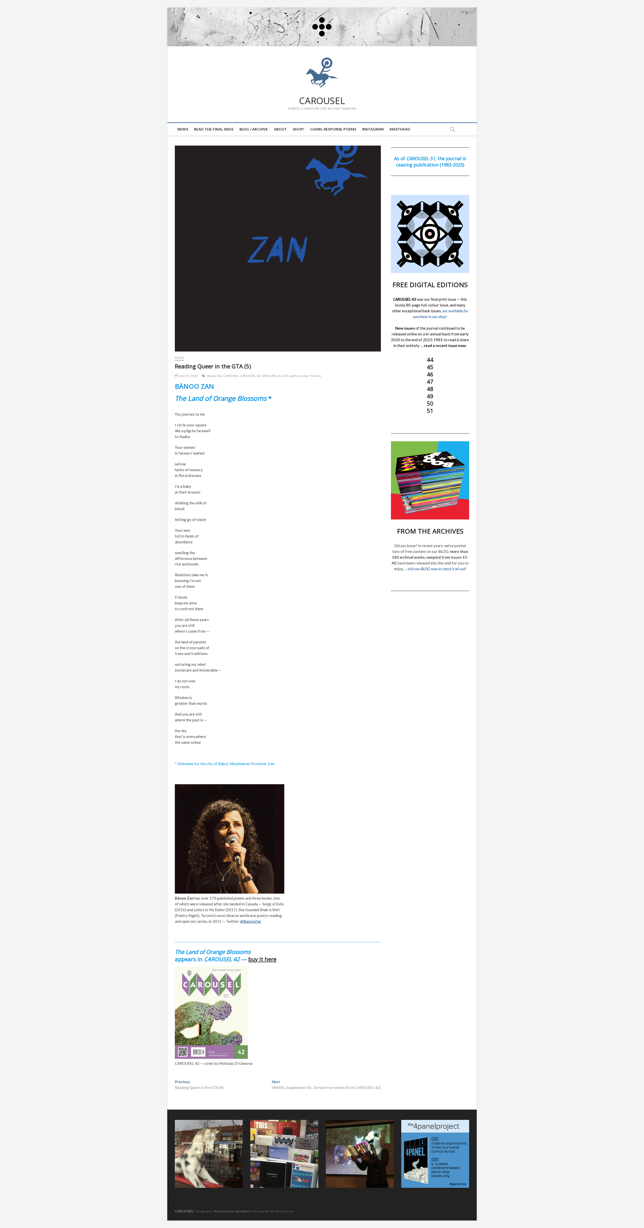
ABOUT (280, 129)
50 (430, 403)
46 (430, 374)
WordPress (243, 1211)
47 (430, 381)
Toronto (315, 376)
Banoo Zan (214, 376)
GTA (286, 376)
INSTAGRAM (373, 129)
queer (304, 376)
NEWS (182, 129)
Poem (179, 358)
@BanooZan (250, 921)
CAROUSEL (322, 100)
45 (430, 367)
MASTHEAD (400, 129)
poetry (294, 376)
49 (430, 396)
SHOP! (298, 129)
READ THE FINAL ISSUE (214, 129)
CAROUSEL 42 (250, 376)
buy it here (262, 959)
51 (430, 410)
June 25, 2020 (188, 376)
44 (430, 359)
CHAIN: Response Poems (333, 129)
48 (430, 388)
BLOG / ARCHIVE (253, 129)
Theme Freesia (223, 1211)
